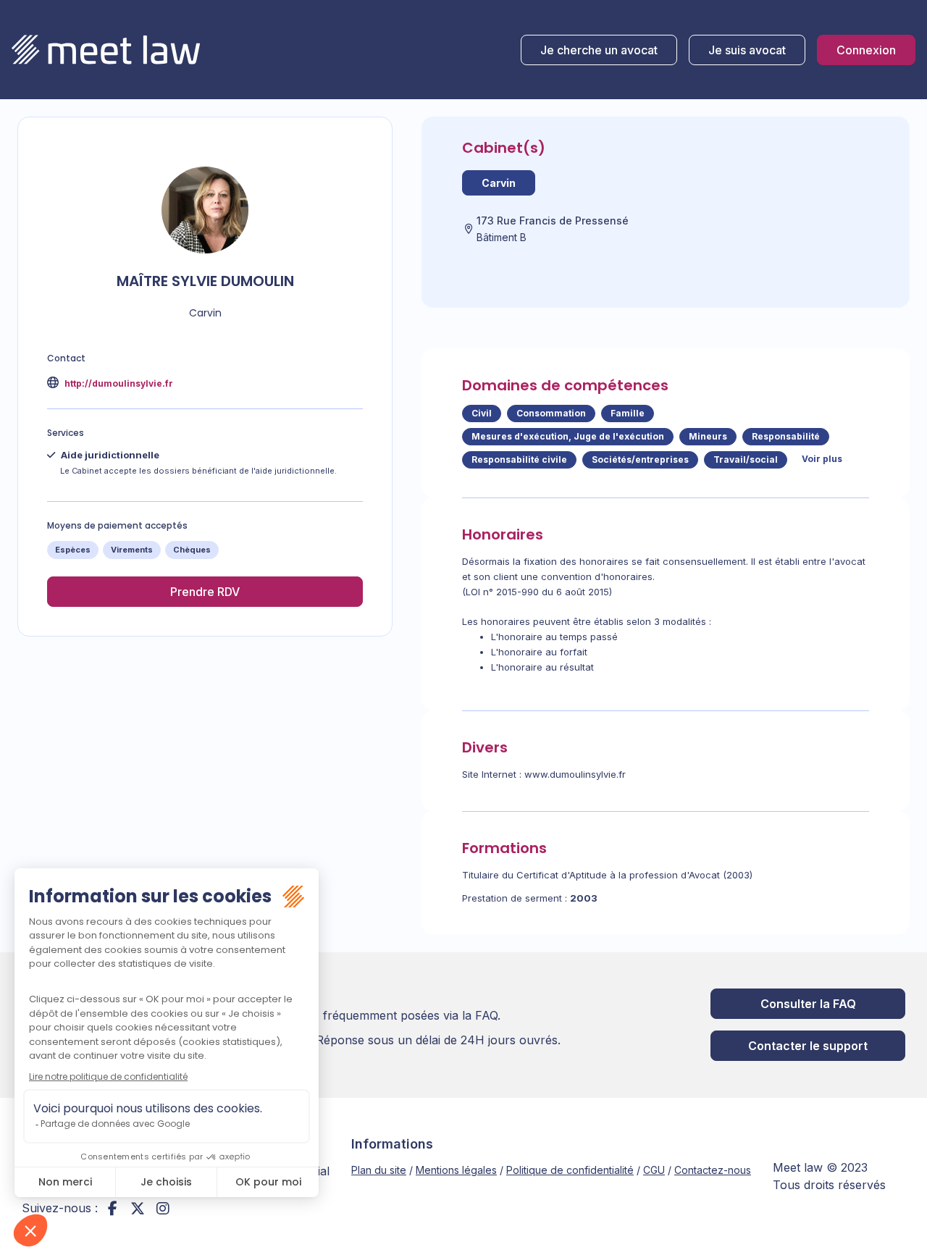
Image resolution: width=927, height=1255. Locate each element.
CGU (654, 1170)
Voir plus (822, 458)
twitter (137, 1208)
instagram (163, 1208)
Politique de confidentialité (570, 1170)
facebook (112, 1208)
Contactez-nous (712, 1170)
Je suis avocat (747, 50)
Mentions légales (456, 1170)
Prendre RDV (205, 591)
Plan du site (378, 1170)
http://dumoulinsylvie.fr (117, 383)
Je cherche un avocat (599, 50)
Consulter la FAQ (808, 1003)
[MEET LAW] (106, 49)
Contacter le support (808, 1045)
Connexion (866, 50)
